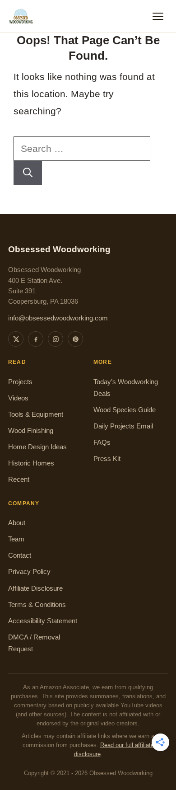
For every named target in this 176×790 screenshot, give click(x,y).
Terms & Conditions (37, 604)
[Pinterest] (75, 339)
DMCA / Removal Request (34, 643)
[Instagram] (55, 339)
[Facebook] (35, 339)
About (16, 523)
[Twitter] (15, 339)
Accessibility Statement (42, 621)
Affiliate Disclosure (35, 588)
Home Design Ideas (37, 447)
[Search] (28, 173)
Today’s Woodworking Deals (125, 387)
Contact (19, 555)
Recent (18, 479)
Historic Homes (31, 463)
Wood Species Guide (124, 410)
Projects (20, 382)
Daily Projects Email (123, 426)
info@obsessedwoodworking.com (58, 318)
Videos (18, 398)
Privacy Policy (29, 571)
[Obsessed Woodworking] (21, 16)
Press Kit (106, 458)
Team (16, 539)
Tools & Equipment (35, 414)
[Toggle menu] (158, 16)
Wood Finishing (30, 430)
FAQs (102, 442)
